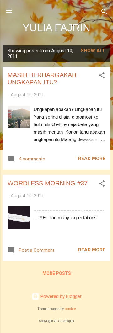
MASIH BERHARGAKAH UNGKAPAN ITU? (42, 79)
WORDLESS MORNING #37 (48, 183)
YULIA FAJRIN (56, 27)
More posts (56, 273)
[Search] (104, 12)
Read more (91, 158)
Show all (93, 50)
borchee (70, 309)
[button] (101, 76)
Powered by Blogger (60, 296)
